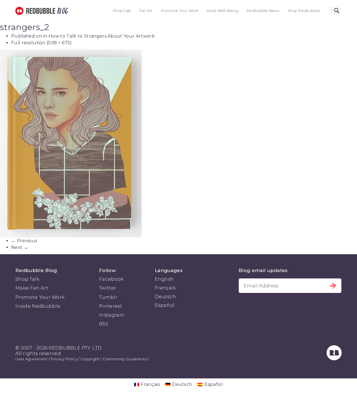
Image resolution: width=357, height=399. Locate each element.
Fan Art (146, 11)
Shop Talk (122, 11)
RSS (103, 324)
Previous (24, 240)
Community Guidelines (125, 359)
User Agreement (31, 359)
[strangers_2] (178, 144)
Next (19, 247)
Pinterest (110, 306)
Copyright (90, 359)
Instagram (112, 315)
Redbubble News (263, 11)
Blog (62, 11)
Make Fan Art (31, 288)
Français (165, 287)
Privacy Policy (63, 359)
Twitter (107, 288)
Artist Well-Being (222, 11)
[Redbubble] (334, 358)
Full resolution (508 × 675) (41, 42)
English (164, 279)
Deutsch (165, 296)
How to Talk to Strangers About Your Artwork (102, 36)
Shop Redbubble (304, 11)
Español (165, 305)
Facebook (111, 279)
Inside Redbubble (37, 306)
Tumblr (108, 297)
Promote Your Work (180, 11)
